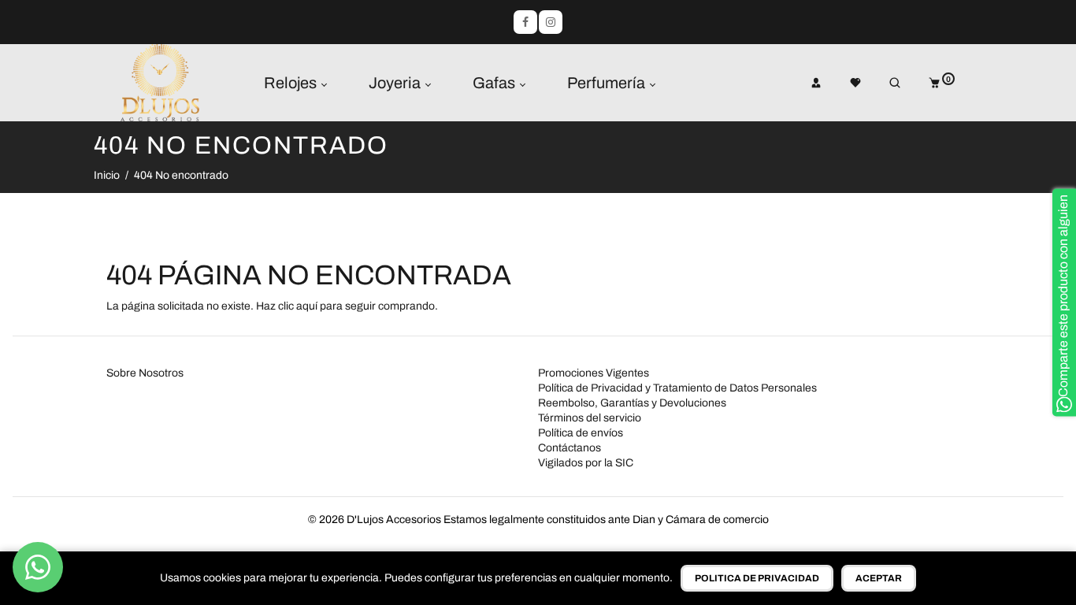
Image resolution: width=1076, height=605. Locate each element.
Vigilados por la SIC (585, 463)
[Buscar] (884, 83)
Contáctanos (569, 448)
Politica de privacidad (757, 578)
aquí (306, 306)
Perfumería (607, 82)
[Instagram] (550, 22)
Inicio (107, 175)
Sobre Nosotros (145, 373)
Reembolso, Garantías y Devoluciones (632, 403)
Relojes (292, 82)
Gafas (495, 82)
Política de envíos (580, 433)
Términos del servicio (589, 418)
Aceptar (878, 578)
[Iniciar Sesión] (805, 83)
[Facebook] (525, 22)
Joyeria (396, 82)
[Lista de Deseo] (844, 83)
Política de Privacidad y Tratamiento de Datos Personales (677, 388)
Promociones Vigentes (593, 373)
